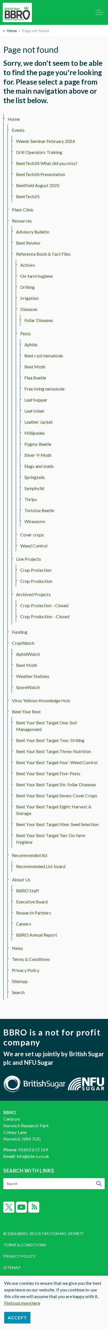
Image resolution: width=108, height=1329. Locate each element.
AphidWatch (28, 654)
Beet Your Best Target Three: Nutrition (53, 751)
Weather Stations (33, 676)
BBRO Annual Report (36, 934)
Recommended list (30, 855)
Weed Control (33, 545)
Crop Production (36, 581)
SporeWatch (28, 687)
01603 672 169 (33, 1149)
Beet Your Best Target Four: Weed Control (56, 762)
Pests (25, 333)
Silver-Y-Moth (38, 455)
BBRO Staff (27, 890)
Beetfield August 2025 (38, 185)
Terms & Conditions (31, 959)
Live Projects (28, 559)
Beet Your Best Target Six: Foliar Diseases (56, 784)
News (17, 948)
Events (18, 130)
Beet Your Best (26, 711)
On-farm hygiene (36, 276)
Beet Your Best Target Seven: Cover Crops (56, 795)
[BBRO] (17, 12)
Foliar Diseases (38, 320)
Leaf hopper (35, 399)
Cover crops (32, 534)
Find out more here (22, 1303)
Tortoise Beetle (39, 510)
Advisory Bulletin (32, 231)
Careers (23, 923)
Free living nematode (44, 388)
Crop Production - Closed (44, 616)
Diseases (28, 309)
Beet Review (28, 242)
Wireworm (34, 521)
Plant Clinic (23, 209)
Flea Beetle (35, 377)
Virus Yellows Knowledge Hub (41, 700)
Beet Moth (34, 366)
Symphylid (34, 488)
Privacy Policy (25, 970)
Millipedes (34, 433)
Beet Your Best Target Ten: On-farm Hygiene (50, 839)
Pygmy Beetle (37, 444)
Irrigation (29, 298)
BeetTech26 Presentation (40, 174)
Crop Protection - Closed (44, 605)
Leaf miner (34, 410)
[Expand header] (99, 12)
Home (14, 119)
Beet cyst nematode (43, 355)
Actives (27, 265)
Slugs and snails (39, 466)
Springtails (34, 477)
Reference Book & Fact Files (43, 253)
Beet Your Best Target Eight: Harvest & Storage (53, 810)
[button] (99, 1183)
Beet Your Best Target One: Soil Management (46, 726)
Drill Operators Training (39, 152)
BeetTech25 (28, 196)
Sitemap (20, 981)
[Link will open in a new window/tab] (8, 1207)
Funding (19, 632)
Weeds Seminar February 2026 (45, 141)
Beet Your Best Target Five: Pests (48, 773)
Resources (22, 220)
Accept (17, 1317)
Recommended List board (40, 866)
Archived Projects (33, 594)
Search (18, 992)
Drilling (27, 287)
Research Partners (33, 912)
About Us (21, 879)
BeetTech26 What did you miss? (47, 163)
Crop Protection (36, 570)
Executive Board (32, 901)
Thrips (30, 499)
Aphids (31, 344)
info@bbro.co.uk (33, 1156)
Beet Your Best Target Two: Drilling (50, 740)
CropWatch (23, 643)
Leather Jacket (38, 421)
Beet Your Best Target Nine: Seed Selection (57, 824)
